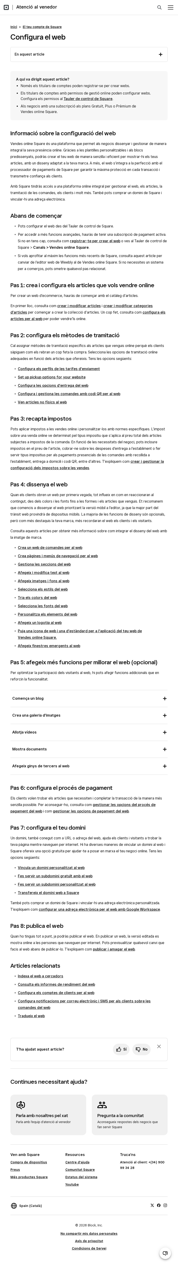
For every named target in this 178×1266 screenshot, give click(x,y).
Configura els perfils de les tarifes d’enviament (59, 369)
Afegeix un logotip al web (40, 622)
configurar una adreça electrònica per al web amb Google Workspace (99, 909)
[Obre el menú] (170, 7)
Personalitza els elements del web (47, 614)
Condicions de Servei (89, 1248)
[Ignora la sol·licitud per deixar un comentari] (159, 1046)
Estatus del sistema (81, 1177)
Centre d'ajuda (77, 1162)
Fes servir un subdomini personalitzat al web (56, 884)
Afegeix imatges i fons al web (43, 581)
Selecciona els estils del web (43, 589)
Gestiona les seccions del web (44, 564)
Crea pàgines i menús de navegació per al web (58, 556)
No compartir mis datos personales (89, 1233)
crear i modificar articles (79, 306)
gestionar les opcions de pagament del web (91, 811)
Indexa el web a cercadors (40, 976)
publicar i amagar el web (114, 949)
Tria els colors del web (37, 597)
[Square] (6, 7)
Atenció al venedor (36, 7)
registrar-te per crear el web (95, 241)
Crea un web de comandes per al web (50, 547)
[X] (152, 1205)
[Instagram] (165, 1205)
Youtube (72, 1184)
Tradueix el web (31, 1016)
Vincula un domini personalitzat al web (51, 868)
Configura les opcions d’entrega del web (53, 385)
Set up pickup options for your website (52, 377)
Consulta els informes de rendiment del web (56, 984)
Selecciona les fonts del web (43, 606)
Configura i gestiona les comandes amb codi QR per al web (69, 394)
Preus (15, 1170)
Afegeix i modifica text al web (43, 572)
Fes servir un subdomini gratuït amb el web (55, 876)
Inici (13, 27)
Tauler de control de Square (88, 99)
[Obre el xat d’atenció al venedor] (165, 1253)
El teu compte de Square (42, 27)
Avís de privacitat (89, 1241)
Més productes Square (29, 1177)
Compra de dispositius (28, 1162)
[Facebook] (158, 1205)
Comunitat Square (80, 1170)
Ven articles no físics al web (42, 402)
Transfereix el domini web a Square (48, 893)
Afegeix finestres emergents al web (49, 646)
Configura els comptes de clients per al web (56, 993)
